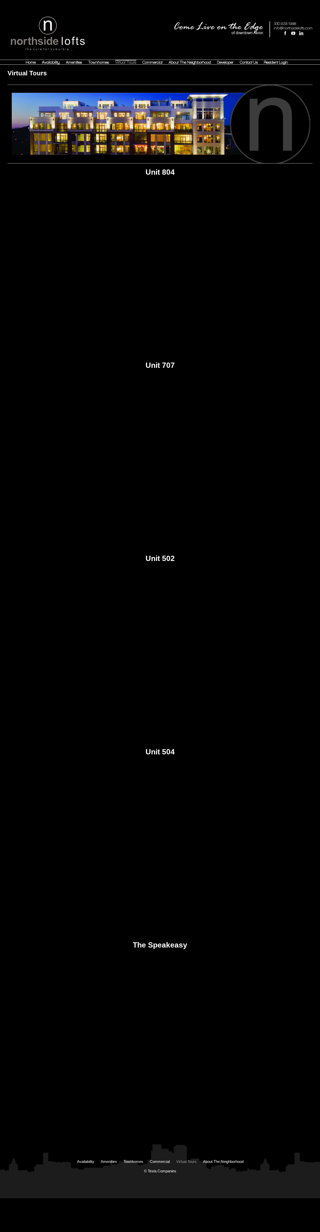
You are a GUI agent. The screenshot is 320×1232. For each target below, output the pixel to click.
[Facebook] (285, 33)
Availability (85, 1161)
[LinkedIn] (301, 33)
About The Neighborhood (223, 1161)
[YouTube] (293, 33)
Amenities (109, 1161)
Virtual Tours (186, 1161)
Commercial (160, 1161)
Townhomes (133, 1161)
